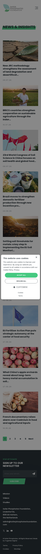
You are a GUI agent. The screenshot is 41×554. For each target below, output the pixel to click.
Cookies (20, 293)
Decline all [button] (21, 281)
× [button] (36, 257)
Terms (20, 296)
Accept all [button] (21, 275)
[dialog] (20, 277)
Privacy (16, 270)
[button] (20, 287)
